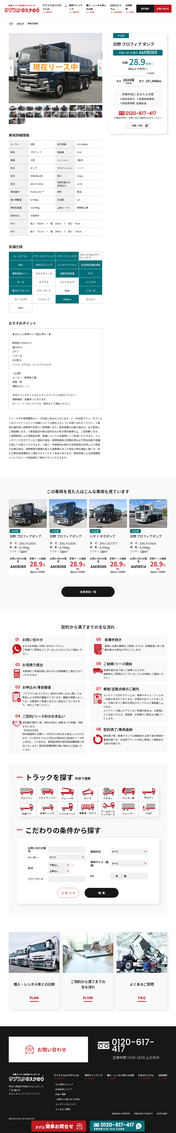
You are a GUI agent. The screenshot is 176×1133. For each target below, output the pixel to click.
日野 (32, 144)
